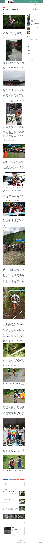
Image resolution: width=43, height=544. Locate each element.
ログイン (36, 1)
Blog (35, 4)
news (37, 39)
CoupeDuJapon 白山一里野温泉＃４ (9, 491)
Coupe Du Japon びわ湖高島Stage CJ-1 (9, 506)
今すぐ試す (31, 1)
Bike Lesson (39, 4)
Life (29, 39)
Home (33, 4)
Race (33, 39)
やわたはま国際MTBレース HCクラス (8, 499)
